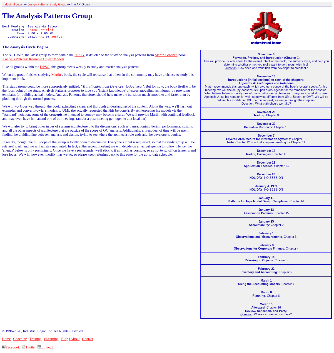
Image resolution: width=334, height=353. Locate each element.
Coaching (20, 339)
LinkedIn (48, 347)
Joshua (56, 36)
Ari (41, 36)
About (75, 339)
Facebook (13, 347)
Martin (56, 74)
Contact (87, 339)
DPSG (79, 55)
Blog (64, 339)
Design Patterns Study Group (46, 4)
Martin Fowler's (166, 55)
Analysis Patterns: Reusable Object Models (33, 59)
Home (6, 339)
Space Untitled (40, 30)
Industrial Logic (13, 4)
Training (36, 339)
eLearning (51, 339)
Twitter (30, 347)
